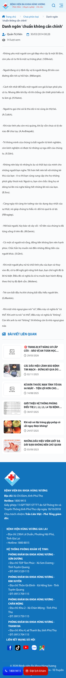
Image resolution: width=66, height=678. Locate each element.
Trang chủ (10, 17)
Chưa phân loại (31, 17)
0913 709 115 (21, 594)
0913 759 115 (21, 616)
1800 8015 (23, 543)
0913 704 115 (21, 634)
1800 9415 (15, 501)
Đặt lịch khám (38, 671)
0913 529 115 (21, 571)
